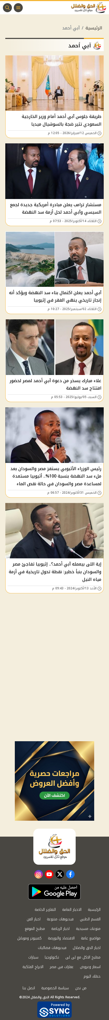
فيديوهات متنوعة (60, 919)
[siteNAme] (90, 7)
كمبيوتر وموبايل (29, 938)
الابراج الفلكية (32, 966)
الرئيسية (93, 27)
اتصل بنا (28, 988)
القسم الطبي (90, 919)
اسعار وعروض (90, 966)
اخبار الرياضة (60, 928)
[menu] (18, 7)
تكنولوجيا (52, 957)
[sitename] (54, 846)
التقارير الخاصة (45, 909)
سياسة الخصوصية (55, 988)
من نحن (81, 988)
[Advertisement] (54, 684)
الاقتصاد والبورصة (61, 938)
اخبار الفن (33, 919)
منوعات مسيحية (88, 928)
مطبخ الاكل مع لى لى (83, 957)
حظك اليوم (92, 976)
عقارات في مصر (62, 966)
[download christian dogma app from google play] (54, 892)
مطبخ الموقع (35, 928)
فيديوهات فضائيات (52, 947)
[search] (7, 7)
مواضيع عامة (91, 938)
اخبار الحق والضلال (87, 947)
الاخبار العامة (71, 909)
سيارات (33, 957)
